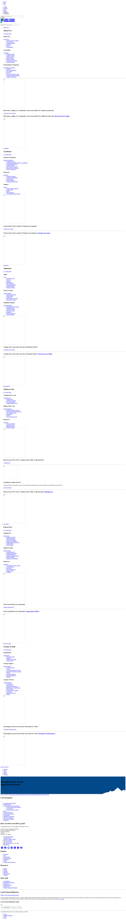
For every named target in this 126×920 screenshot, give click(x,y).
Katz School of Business (12, 166)
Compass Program (10, 309)
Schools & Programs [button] (8, 160)
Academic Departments (11, 164)
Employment (6, 883)
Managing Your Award (9, 816)
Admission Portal (10, 308)
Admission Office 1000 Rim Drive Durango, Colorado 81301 (10, 838)
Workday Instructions (11, 659)
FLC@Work (9, 71)
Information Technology (12, 686)
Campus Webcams (10, 43)
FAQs (5, 811)
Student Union (9, 570)
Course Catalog (10, 179)
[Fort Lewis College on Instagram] (2, 848)
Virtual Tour (9, 297)
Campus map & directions (9, 862)
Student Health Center (11, 553)
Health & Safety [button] (7, 550)
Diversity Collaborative (11, 541)
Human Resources (10, 656)
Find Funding (7, 815)
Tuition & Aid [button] (7, 386)
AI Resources (9, 683)
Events (5, 10)
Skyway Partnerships (11, 70)
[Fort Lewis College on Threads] (18, 848)
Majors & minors (7, 858)
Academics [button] (6, 148)
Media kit (6, 872)
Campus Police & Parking (12, 690)
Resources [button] (6, 175)
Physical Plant (9, 689)
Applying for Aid (10, 425)
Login (5, 918)
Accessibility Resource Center (13, 193)
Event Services (9, 685)
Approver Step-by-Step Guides (13, 807)
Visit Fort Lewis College (9, 349)
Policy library (7, 886)
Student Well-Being (10, 554)
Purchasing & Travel (11, 693)
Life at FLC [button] (6, 524)
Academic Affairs (10, 55)
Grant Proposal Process (9, 813)
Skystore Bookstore (10, 569)
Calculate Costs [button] (7, 398)
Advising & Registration (12, 177)
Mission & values (8, 885)
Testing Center (9, 189)
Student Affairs (9, 58)
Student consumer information (10, 887)
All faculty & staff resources (10, 729)
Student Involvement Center (12, 542)
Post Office (9, 568)
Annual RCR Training (9, 819)
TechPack (8, 572)
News (5, 9)
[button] (63, 829)
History (8, 46)
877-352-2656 (8, 840)
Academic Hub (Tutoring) (12, 188)
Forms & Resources (8, 812)
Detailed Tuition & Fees (11, 403)
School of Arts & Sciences (12, 168)
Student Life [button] (6, 536)
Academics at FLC (10, 161)
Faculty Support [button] (7, 666)
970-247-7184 (8, 842)
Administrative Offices (23, 794)
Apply (5, 1)
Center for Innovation (11, 76)
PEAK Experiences (10, 313)
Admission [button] (6, 265)
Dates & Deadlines (10, 423)
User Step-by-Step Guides (12, 810)
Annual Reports (7, 804)
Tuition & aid (7, 857)
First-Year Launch (10, 310)
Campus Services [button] (7, 682)
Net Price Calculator (11, 400)
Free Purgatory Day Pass (12, 298)
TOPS (5, 916)
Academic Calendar (11, 176)
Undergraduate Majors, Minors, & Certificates (17, 162)
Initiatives (8, 69)
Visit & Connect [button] (7, 293)
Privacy (5, 914)
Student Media (9, 543)
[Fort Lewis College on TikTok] (11, 848)
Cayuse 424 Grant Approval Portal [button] (11, 806)
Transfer (8, 281)
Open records (7, 873)
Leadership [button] (6, 53)
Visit (5, 3)
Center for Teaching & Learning (13, 671)
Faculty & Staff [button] (7, 643)
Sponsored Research (11, 675)
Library (8, 191)
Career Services (10, 567)
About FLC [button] (6, 27)
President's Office (10, 54)
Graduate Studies (10, 165)
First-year (8, 279)
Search (2, 16)
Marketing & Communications (13, 687)
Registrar (8, 676)
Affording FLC (7, 462)
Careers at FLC (9, 660)
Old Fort (8, 73)
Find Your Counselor (11, 299)
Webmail (6, 875)
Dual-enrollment (10, 283)
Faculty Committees (11, 674)
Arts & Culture (9, 545)
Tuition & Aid (9, 399)
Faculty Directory (10, 180)
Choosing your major (8, 229)
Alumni (5, 7)
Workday (8, 658)
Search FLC (3, 25)
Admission (6, 854)
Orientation (9, 312)
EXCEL (8, 673)
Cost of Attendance (10, 402)
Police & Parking (10, 557)
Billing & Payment (10, 426)
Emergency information (9, 882)
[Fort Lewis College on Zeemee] (21, 848)
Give (5, 4)
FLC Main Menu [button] (7, 33)
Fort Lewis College (13, 794)
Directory (6, 12)
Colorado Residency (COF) (12, 410)
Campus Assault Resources (12, 556)
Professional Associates (11, 60)
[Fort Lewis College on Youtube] (8, 848)
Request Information (11, 294)
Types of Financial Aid (11, 416)
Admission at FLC (10, 278)
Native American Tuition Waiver (13, 411)
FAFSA (8, 415)
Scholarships (9, 414)
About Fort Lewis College (12, 40)
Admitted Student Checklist (12, 306)
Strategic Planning (10, 62)
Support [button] (5, 187)
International (9, 282)
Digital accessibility (8, 915)
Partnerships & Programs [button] (9, 67)
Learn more (61, 899)
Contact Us (6, 820)
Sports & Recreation (11, 539)
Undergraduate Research (12, 181)
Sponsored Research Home (10, 803)
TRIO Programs (10, 192)
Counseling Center (10, 552)
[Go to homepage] (8, 23)
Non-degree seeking (11, 285)
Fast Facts (8, 44)
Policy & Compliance (8, 817)
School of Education (11, 169)
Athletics (6, 8)
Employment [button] (6, 655)
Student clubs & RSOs (9, 607)
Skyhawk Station (10, 314)
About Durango (10, 42)
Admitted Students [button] (8, 305)
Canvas (8, 669)
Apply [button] (5, 277)
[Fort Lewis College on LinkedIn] (15, 848)
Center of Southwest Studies (12, 75)
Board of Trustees (10, 59)
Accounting (9, 691)
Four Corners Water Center (12, 74)
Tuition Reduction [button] (8, 409)
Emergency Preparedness (12, 558)
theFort (8, 694)
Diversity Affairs (10, 56)
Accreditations (9, 47)
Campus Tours (9, 296)
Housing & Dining (10, 538)
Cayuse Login (9, 808)
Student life (6, 859)
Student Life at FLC (11, 537)
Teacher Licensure (10, 287)
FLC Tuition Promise (11, 412)
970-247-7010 (8, 843)
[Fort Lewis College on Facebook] (5, 848)
